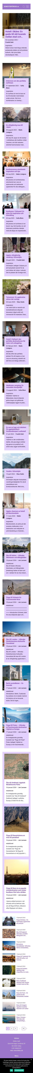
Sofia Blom (19, 218)
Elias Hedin (20, 302)
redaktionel (9, 563)
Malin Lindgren (21, 174)
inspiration (8, 45)
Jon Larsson (22, 560)
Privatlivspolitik (19, 1070)
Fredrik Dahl (9, 42)
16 (23, 1028)
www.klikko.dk (18, 1050)
